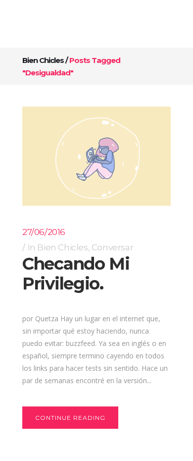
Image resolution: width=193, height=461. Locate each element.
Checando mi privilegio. (76, 273)
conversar (112, 247)
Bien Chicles (43, 60)
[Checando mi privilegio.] (96, 156)
